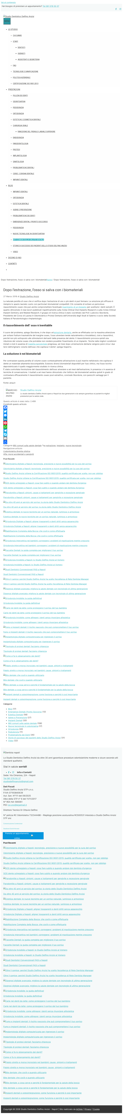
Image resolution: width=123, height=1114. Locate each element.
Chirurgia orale (20, 125)
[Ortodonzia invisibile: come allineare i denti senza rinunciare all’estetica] (36, 617)
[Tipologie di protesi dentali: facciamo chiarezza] (26, 646)
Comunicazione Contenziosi (12, 823)
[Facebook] (60, 407)
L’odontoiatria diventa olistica (16, 451)
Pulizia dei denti (20, 95)
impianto (61, 445)
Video (15, 252)
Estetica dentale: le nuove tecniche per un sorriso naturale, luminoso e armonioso (40, 516)
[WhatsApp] (60, 427)
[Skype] (60, 434)
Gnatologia (18, 162)
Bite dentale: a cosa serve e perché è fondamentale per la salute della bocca (38, 689)
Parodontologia (20, 143)
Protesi (16, 150)
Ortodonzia (18, 113)
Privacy (88, 1109)
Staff (15, 41)
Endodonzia (18, 137)
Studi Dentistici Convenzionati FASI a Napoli (23, 574)
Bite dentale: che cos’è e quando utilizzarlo (22, 680)
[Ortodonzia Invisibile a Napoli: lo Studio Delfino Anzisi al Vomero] (33, 560)
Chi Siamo (17, 35)
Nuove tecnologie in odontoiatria (29, 234)
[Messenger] (60, 415)
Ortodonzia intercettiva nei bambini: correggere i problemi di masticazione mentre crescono (45, 545)
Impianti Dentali (20, 192)
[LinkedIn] (60, 419)
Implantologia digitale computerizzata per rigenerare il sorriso (31, 641)
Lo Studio (13, 29)
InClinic (79, 1109)
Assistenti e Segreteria (29, 59)
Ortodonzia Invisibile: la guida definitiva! (21, 603)
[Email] (60, 438)
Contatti (12, 264)
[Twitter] (60, 411)
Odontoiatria (19, 101)
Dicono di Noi (14, 258)
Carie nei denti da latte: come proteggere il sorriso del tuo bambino (34, 613)
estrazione (51, 445)
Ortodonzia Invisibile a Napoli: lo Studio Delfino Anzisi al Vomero (32, 564)
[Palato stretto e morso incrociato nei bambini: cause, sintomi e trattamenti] (38, 665)
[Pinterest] (60, 423)
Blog (10, 185)
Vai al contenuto (8, 2)
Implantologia (20, 156)
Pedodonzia (18, 107)
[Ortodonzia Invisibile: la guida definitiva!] (22, 598)
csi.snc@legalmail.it (17, 805)
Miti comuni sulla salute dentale (28, 240)
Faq (14, 65)
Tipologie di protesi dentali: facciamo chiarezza (25, 651)
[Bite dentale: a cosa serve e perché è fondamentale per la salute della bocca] (39, 685)
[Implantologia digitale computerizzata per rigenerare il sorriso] (32, 637)
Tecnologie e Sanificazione (25, 71)
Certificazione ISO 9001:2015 (25, 83)
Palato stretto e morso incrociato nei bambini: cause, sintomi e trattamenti (37, 670)
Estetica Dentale (21, 204)
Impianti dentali (20, 180)
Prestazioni (14, 89)
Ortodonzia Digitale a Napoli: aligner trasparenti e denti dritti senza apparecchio (40, 526)
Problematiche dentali (23, 168)
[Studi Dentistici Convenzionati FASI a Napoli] (24, 569)
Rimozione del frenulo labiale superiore (36, 131)
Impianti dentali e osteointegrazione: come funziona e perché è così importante (39, 699)
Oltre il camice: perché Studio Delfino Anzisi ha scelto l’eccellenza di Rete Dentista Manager (45, 584)
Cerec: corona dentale (23, 174)
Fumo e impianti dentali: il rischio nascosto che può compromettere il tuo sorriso (40, 632)
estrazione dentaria (62, 332)
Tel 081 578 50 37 (51, 6)
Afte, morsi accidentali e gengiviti (18, 454)
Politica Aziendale (21, 77)
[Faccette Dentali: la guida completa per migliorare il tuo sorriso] (33, 550)
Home (49, 279)
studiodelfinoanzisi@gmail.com (18, 781)
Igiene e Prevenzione (22, 210)
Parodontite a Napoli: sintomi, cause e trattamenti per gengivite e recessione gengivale (43, 497)
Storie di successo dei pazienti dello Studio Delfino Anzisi (40, 246)
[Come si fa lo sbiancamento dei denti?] (21, 656)
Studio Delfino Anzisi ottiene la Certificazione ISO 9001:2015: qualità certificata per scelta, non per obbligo (52, 478)
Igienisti (21, 53)
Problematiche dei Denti (24, 216)
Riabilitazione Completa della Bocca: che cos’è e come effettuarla (33, 536)
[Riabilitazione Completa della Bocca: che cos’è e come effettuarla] (34, 531)
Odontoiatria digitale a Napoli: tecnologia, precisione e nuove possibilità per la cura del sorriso (46, 468)
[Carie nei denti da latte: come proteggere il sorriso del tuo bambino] (35, 608)
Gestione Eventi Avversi (11, 828)
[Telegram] (60, 431)
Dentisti (21, 47)
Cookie (96, 1109)
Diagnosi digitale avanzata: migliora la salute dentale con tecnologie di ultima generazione (44, 593)
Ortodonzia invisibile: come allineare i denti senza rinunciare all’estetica (35, 622)
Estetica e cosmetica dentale (27, 119)
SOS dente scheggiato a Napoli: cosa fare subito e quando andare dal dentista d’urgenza (43, 488)
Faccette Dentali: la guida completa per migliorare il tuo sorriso (32, 555)
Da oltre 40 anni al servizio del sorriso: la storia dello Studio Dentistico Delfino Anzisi (42, 507)
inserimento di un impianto (74, 307)
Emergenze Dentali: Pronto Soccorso (30, 222)
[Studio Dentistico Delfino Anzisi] (18, 16)
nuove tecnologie (73, 445)
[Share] (60, 442)
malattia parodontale (37, 344)
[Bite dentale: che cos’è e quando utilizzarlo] (23, 675)
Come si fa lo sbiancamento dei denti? (20, 661)
